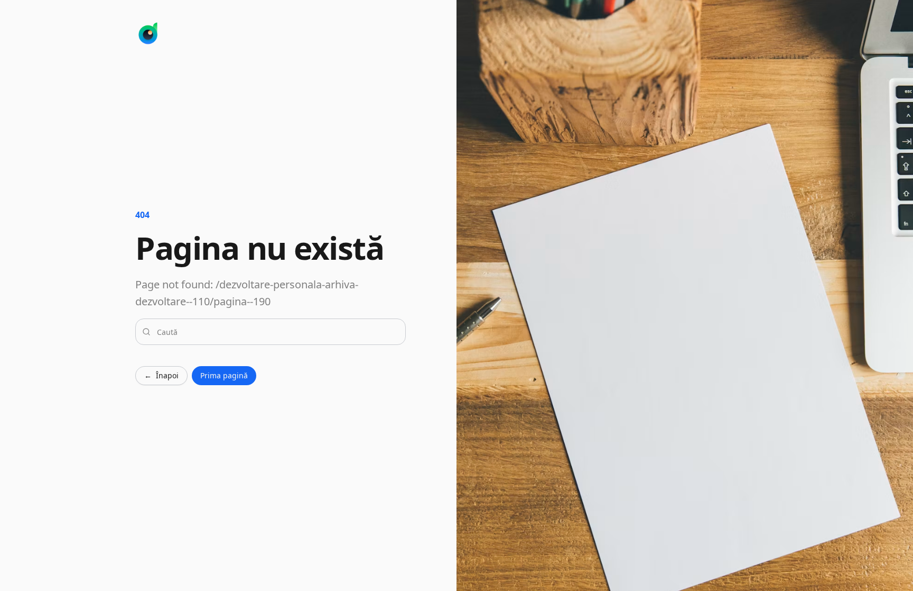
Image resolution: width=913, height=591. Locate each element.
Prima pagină (224, 375)
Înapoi (161, 375)
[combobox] (277, 331)
